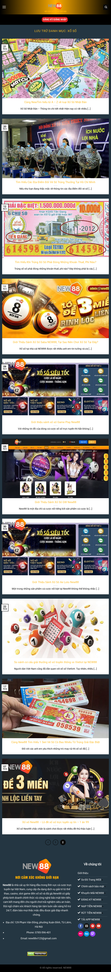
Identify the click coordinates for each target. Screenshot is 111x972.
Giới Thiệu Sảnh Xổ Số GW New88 (55, 502)
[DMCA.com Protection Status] (37, 953)
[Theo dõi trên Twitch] (92, 934)
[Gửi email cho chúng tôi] (86, 926)
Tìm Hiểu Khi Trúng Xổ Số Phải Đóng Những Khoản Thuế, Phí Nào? (55, 262)
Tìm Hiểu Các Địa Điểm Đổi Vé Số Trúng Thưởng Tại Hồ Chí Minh (55, 182)
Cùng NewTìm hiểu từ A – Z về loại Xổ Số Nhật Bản (55, 102)
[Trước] (48, 842)
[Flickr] (80, 934)
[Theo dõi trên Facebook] (80, 926)
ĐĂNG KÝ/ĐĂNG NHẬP (55, 19)
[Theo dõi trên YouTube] (98, 926)
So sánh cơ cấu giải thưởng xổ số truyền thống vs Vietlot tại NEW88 (55, 662)
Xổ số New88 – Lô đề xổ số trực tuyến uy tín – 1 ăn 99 (55, 822)
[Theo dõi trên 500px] (86, 934)
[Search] (106, 7)
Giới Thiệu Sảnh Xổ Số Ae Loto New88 (55, 582)
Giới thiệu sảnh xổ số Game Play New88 (55, 422)
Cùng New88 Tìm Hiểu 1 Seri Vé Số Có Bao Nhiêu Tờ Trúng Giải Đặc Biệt (55, 742)
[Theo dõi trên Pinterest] (92, 926)
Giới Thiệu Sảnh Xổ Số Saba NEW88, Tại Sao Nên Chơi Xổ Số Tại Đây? (55, 342)
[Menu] (4, 7)
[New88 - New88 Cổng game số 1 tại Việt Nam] (55, 7)
